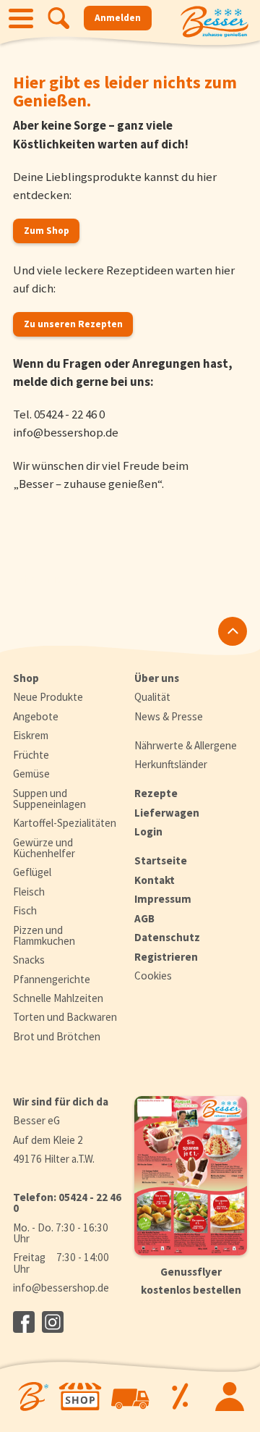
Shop (26, 678)
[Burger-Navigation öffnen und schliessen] (21, 18)
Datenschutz (167, 937)
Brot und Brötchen (56, 1036)
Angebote (35, 716)
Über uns (156, 678)
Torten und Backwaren (65, 1017)
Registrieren (166, 957)
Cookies (153, 975)
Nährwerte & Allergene (185, 745)
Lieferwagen (166, 813)
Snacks (29, 959)
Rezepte (156, 793)
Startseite (160, 860)
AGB (144, 918)
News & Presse (168, 716)
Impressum (162, 899)
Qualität (152, 697)
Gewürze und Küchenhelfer (44, 847)
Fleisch (29, 891)
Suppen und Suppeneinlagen (49, 798)
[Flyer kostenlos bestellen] (190, 1175)
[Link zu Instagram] (53, 1322)
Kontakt (154, 880)
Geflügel (32, 872)
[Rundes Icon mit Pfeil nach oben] (232, 631)
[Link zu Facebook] (24, 1322)
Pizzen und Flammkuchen (44, 935)
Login (148, 831)
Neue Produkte (48, 697)
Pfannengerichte (51, 979)
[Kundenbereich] (229, 1396)
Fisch (25, 910)
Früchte (31, 755)
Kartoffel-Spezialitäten (64, 823)
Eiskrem (30, 735)
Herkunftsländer (170, 764)
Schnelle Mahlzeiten (58, 998)
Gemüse (31, 773)
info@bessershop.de (65, 432)
